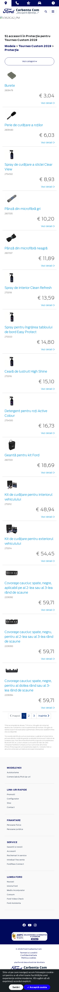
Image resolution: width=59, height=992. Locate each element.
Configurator (13, 798)
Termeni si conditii (28, 952)
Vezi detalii (47, 103)
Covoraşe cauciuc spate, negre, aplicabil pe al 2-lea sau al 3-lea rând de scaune (29, 587)
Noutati (10, 881)
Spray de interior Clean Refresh (28, 288)
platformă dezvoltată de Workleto (29, 962)
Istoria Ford (12, 886)
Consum (11, 894)
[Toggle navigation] (53, 11)
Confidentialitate (28, 955)
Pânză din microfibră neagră (26, 248)
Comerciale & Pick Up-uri (19, 776)
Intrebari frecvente (16, 859)
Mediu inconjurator (16, 890)
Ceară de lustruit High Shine (26, 371)
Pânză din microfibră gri (23, 209)
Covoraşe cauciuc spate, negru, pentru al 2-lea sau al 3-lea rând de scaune (29, 636)
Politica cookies (28, 957)
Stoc (9, 803)
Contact (11, 807)
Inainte (43, 715)
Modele (10, 46)
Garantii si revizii (14, 847)
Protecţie (12, 50)
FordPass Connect (15, 864)
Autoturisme (13, 772)
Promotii (11, 794)
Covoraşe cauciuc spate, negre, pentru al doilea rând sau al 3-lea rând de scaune (28, 685)
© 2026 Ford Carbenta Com (29, 949)
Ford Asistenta (14, 903)
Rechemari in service (16, 855)
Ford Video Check (15, 898)
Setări (16, 987)
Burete (10, 85)
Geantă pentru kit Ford (22, 455)
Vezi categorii (28, 61)
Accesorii (11, 851)
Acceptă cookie (38, 987)
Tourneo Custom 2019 (35, 46)
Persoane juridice (15, 829)
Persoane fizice (14, 825)
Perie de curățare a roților (24, 125)
